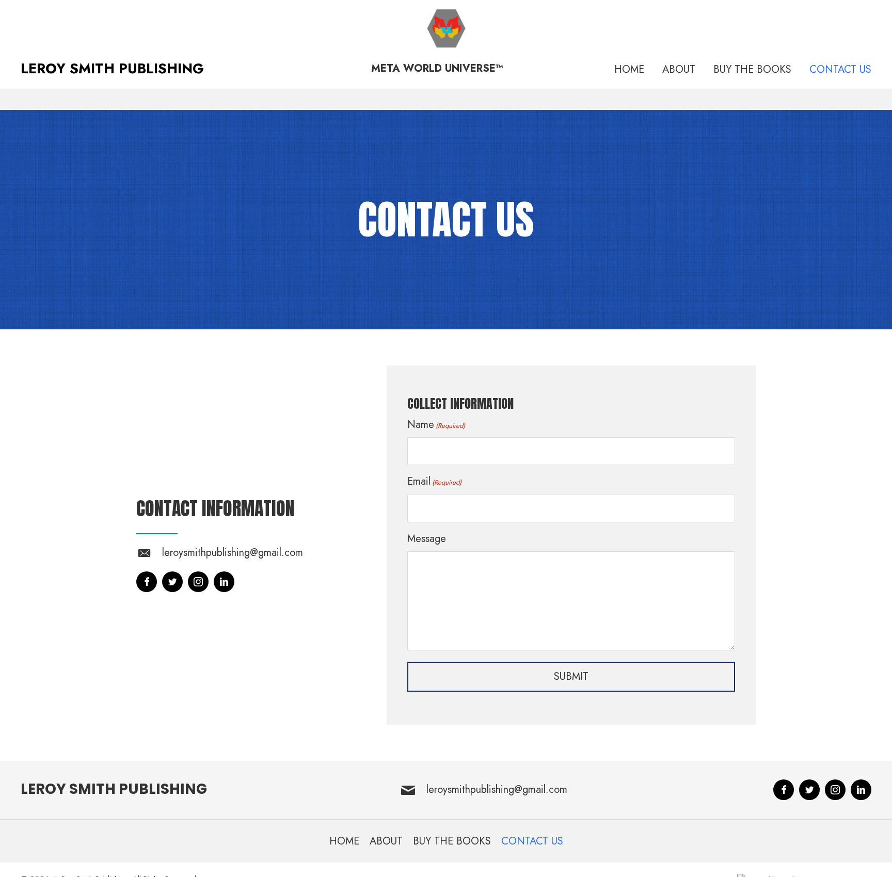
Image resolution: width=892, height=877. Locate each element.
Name (436, 424)
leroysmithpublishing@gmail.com (232, 552)
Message (426, 538)
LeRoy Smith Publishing (114, 789)
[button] (146, 581)
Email (434, 481)
